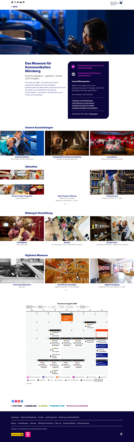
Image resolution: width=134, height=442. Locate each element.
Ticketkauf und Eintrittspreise (82, 100)
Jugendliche (42, 380)
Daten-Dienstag (93, 377)
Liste (35, 307)
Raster (29, 307)
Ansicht (29, 384)
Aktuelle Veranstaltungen (64, 377)
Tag (49, 307)
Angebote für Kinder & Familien (83, 105)
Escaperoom (32, 380)
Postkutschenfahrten (88, 380)
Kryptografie (60, 380)
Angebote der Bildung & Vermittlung (84, 108)
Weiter (87, 307)
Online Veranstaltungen (73, 380)
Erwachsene (104, 377)
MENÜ (15, 7)
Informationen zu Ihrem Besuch (83, 103)
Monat (40, 307)
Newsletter (93, 114)
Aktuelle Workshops (80, 377)
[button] (132, 186)
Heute (82, 307)
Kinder (51, 380)
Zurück (77, 307)
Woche (45, 307)
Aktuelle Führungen (49, 377)
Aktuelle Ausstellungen (34, 377)
